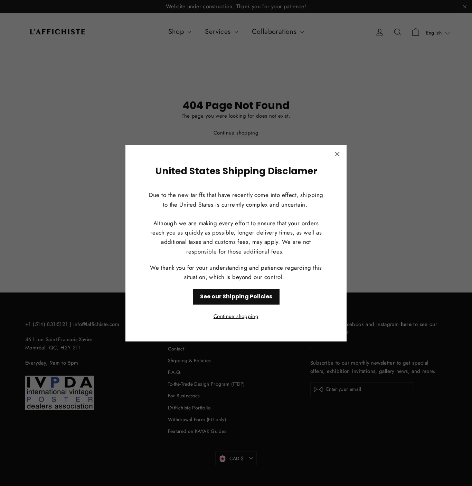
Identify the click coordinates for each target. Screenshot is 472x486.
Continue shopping (236, 316)
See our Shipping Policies (236, 296)
